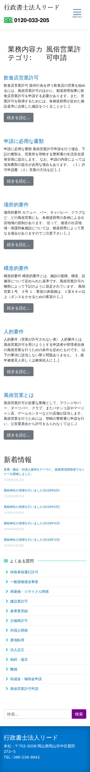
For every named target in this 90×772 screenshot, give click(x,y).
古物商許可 (19, 620)
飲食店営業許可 (21, 78)
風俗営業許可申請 (24, 688)
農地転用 (17, 640)
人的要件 (14, 332)
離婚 (13, 669)
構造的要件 (16, 268)
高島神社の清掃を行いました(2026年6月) (32, 490)
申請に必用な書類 (24, 141)
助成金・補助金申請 (26, 679)
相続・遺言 (19, 659)
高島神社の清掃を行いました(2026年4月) (32, 523)
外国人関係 (19, 630)
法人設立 (17, 650)
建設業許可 (19, 601)
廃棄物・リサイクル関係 (29, 591)
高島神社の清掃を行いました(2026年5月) (32, 507)
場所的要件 (16, 205)
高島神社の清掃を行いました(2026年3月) (32, 539)
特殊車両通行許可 (24, 572)
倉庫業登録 (19, 611)
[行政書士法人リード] (31, 7)
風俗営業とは (19, 395)
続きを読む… (20, 117)
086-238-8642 (27, 757)
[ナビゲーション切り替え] (77, 14)
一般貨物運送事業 (24, 582)
